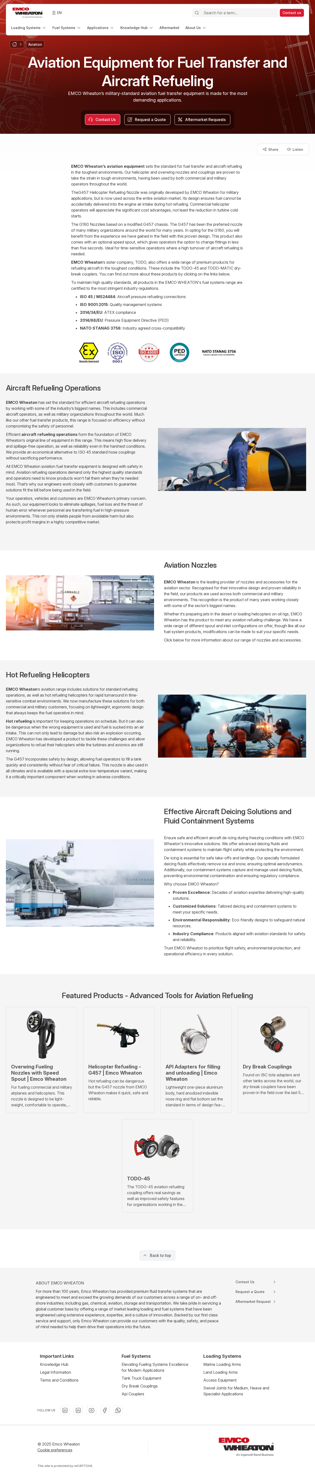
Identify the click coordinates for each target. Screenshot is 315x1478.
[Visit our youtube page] (91, 1410)
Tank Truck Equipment (141, 1378)
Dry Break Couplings (140, 1386)
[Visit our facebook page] (105, 1410)
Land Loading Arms (220, 1372)
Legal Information (55, 1372)
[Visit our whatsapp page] (118, 1410)
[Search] (196, 12)
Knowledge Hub (54, 1364)
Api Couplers (133, 1393)
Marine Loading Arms (222, 1364)
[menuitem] (29, 27)
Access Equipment (219, 1380)
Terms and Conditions (59, 1380)
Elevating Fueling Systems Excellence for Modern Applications (155, 1367)
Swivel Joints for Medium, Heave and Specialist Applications (236, 1391)
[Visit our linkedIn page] (65, 1410)
